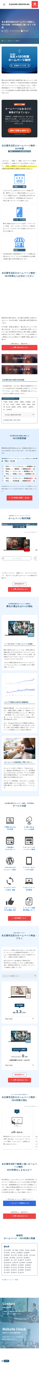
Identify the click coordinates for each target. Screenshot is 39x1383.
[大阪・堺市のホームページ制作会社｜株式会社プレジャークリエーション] (19, 4)
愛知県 (6, 31)
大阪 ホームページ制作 (10, 1279)
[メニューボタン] (4, 4)
